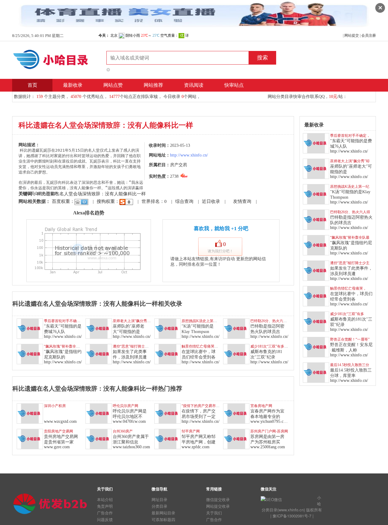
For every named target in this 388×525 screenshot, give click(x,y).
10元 (333, 96)
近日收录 (211, 201)
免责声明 (105, 506)
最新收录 (72, 85)
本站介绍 (105, 499)
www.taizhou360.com (131, 447)
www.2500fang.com (267, 447)
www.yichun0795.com (269, 421)
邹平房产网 (191, 431)
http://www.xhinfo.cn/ (189, 155)
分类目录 (159, 506)
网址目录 (159, 499)
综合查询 (184, 201)
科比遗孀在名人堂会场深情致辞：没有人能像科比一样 (91, 193)
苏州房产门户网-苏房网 (269, 431)
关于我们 (214, 513)
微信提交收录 (218, 499)
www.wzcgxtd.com (60, 421)
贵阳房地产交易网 (58, 431)
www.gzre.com (57, 447)
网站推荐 (153, 85)
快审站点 (234, 85)
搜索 (262, 58)
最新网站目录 (163, 513)
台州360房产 (123, 431)
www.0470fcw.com (129, 421)
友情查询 (242, 201)
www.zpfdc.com (195, 447)
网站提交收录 (218, 506)
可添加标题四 (163, 519)
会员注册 (368, 35)
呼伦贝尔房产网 (125, 406)
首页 (32, 85)
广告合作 (105, 513)
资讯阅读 (193, 85)
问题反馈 (105, 519)
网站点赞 (113, 85)
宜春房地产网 (261, 406)
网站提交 (351, 35)
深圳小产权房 (55, 406)
